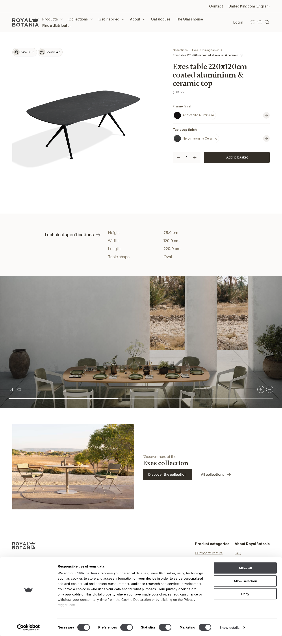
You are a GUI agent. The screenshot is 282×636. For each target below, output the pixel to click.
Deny (245, 594)
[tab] (72, 234)
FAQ (238, 553)
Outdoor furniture (209, 553)
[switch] (126, 627)
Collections (180, 50)
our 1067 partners (85, 573)
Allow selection (245, 581)
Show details (229, 627)
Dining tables (210, 50)
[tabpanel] (173, 244)
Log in (238, 22)
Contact (216, 6)
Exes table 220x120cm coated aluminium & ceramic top (208, 55)
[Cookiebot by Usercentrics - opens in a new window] (28, 627)
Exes (195, 50)
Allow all (245, 568)
